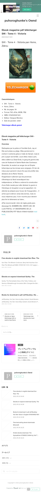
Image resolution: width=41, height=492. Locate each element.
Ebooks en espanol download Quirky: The (18, 276)
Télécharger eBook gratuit (12, 125)
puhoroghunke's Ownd (21, 20)
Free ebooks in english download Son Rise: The (20, 258)
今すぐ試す (27, 9)
